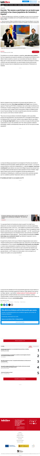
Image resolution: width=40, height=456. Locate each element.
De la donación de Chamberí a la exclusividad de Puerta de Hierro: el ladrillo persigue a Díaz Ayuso (15, 349)
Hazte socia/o (20, 427)
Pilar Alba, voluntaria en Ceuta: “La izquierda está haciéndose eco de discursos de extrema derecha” (16, 361)
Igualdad (20, 4)
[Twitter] (35, 422)
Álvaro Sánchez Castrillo (5, 351)
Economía (11, 4)
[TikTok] (36, 424)
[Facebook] (31, 422)
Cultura (15, 4)
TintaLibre (37, 4)
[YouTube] (34, 424)
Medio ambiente (26, 4)
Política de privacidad (20, 440)
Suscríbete (26, 1)
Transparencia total (33, 2)
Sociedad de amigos (20, 437)
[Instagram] (31, 424)
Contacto (20, 432)
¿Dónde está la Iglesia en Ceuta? (7, 372)
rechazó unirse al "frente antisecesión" (26, 293)
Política (2, 4)
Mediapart (32, 4)
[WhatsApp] (29, 422)
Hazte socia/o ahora (20, 322)
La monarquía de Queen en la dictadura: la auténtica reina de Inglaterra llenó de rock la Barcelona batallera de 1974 (15, 355)
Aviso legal (20, 438)
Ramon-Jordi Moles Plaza (5, 373)
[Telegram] (29, 424)
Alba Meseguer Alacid (4, 362)
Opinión (6, 4)
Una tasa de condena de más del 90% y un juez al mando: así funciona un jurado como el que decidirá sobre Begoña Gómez (15, 367)
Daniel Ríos (2, 51)
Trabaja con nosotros (20, 435)
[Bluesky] (33, 422)
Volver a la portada (20, 379)
